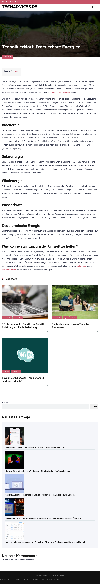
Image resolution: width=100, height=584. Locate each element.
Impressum (34, 579)
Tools (73, 318)
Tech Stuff (7, 57)
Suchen (5, 402)
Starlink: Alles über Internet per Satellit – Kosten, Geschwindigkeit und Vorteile (40, 495)
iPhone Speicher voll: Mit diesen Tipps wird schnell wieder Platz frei (35, 447)
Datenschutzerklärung (20, 579)
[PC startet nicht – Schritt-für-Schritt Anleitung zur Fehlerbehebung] (25, 302)
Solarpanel (81, 266)
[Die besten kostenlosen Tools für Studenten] (75, 302)
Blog (16, 2)
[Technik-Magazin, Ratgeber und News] (19, 7)
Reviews (4, 2)
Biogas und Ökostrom (61, 92)
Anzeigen (15, 71)
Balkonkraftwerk (9, 270)
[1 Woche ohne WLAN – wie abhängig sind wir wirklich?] (25, 355)
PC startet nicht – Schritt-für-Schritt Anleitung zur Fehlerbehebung (23, 326)
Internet (6, 371)
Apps (66, 318)
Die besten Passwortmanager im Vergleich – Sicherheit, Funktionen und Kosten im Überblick (46, 542)
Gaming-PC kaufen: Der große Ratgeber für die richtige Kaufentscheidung (37, 471)
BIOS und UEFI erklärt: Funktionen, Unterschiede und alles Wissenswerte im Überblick (43, 518)
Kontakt (57, 579)
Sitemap (49, 579)
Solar (11, 2)
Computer (17, 318)
